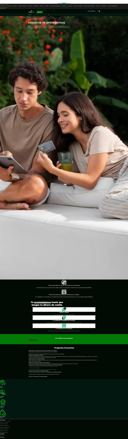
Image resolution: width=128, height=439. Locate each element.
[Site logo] (32, 11)
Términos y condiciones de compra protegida (38, 376)
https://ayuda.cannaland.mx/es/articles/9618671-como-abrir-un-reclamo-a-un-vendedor (46, 354)
